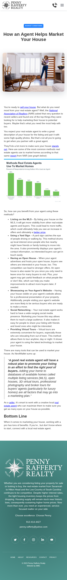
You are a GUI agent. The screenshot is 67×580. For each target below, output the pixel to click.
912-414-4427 (33, 522)
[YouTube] (52, 540)
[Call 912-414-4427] (54, 5)
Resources (31, 557)
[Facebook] (15, 540)
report (13, 155)
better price (40, 232)
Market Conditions (33, 26)
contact (43, 557)
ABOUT (21, 557)
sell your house (28, 107)
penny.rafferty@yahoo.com (33, 526)
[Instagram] (33, 540)
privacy (53, 557)
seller (11, 402)
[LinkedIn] (43, 540)
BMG (38, 566)
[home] (15, 5)
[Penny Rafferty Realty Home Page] (33, 469)
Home (12, 557)
